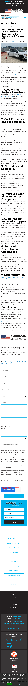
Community (14, 552)
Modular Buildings (17, 362)
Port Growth (14, 584)
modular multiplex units (14, 74)
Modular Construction (11, 363)
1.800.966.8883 (6, 1)
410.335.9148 (16, 618)
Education (14, 557)
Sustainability (8, 362)
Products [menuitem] (14, 594)
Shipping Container (14, 566)
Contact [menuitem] (14, 604)
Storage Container (14, 570)
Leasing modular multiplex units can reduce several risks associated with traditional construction (12, 278)
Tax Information (14, 628)
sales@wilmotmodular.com (18, 1)
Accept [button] (9, 684)
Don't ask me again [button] (17, 684)
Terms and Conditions (14, 7)
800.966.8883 (18, 621)
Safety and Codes (14, 575)
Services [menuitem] (14, 597)
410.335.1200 (17, 616)
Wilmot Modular (11, 41)
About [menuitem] (14, 601)
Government (14, 579)
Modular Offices (14, 548)
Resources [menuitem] (14, 607)
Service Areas (17, 645)
